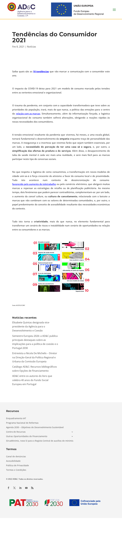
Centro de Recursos (16, 432)
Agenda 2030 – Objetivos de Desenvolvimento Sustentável (35, 427)
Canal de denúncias (16, 456)
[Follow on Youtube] (26, 487)
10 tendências (41, 71)
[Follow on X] (14, 487)
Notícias (31, 46)
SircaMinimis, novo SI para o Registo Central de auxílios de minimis (39, 441)
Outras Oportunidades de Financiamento (26, 436)
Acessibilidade (13, 461)
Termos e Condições (16, 470)
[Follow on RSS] (32, 487)
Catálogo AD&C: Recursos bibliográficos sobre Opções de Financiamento (34, 368)
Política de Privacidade (17, 465)
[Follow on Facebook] (8, 487)
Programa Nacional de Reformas (22, 423)
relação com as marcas (28, 113)
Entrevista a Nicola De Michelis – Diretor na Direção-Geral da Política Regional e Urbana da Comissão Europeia (34, 357)
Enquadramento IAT (16, 418)
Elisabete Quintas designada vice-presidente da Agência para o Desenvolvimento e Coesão (31, 326)
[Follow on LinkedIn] (20, 487)
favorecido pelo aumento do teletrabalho (34, 184)
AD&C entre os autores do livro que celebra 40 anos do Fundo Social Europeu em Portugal (32, 380)
